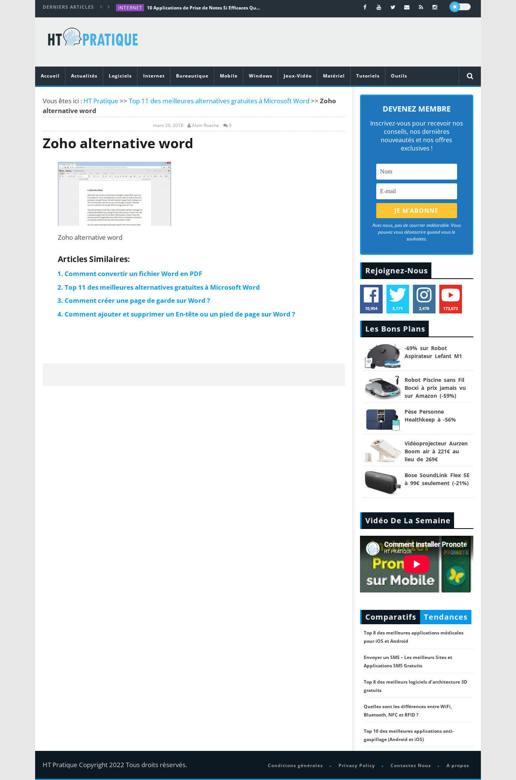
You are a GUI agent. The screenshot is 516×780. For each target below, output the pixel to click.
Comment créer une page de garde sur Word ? (137, 300)
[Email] (407, 7)
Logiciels (120, 76)
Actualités (84, 76)
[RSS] (421, 7)
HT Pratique (100, 100)
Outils (399, 76)
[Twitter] (393, 7)
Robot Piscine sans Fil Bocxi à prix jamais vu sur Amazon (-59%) (435, 387)
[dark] (460, 7)
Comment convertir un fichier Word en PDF (133, 273)
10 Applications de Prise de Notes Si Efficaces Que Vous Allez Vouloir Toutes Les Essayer (203, 8)
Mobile (229, 76)
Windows (260, 76)
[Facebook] (365, 7)
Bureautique (192, 76)
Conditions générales (295, 765)
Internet (130, 8)
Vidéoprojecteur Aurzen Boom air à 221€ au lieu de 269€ (436, 451)
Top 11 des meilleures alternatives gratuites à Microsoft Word (219, 100)
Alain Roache (205, 126)
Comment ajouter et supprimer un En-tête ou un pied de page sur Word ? (180, 314)
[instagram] (435, 7)
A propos (457, 765)
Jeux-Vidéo (298, 76)
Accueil (50, 76)
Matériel (334, 76)
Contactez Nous (411, 765)
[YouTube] (379, 7)
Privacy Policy (356, 765)
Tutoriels (368, 76)
